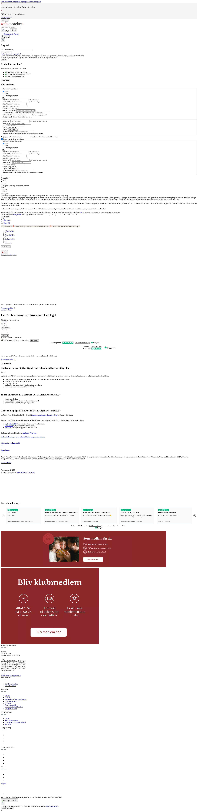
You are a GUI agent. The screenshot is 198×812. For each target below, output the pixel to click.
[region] (99, 278)
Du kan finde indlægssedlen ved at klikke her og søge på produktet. (23, 437)
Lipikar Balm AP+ (11, 424)
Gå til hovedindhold (7, 2)
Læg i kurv (5, 335)
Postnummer (6, 123)
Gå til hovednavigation (33, 2)
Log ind (4, 59)
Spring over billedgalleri (8, 255)
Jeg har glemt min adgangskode (11, 54)
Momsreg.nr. (6, 108)
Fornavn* (5, 99)
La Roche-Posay (21, 472)
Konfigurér (10, 808)
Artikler (7, 696)
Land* (4, 127)
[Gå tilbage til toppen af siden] (3, 803)
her (81, 212)
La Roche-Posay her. (30, 433)
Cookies (7, 697)
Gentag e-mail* (7, 117)
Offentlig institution (11, 96)
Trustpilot (8, 724)
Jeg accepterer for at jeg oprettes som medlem (22, 214)
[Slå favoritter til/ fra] (4, 252)
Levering (8, 703)
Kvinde (5, 190)
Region (5, 129)
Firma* (5, 104)
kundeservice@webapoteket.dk (11, 676)
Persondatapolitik (10, 705)
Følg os (3, 783)
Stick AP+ (8, 427)
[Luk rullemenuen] (3, 30)
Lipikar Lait (9, 426)
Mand (5, 192)
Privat (7, 91)
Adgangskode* (6, 137)
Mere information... (52, 806)
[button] (83, 567)
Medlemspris (5, 327)
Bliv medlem (5, 80)
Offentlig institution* (9, 110)
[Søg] (13, 30)
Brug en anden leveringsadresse (13, 139)
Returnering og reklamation (14, 707)
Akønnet (6, 194)
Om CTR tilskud (10, 686)
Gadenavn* (6, 121)
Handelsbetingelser (11, 701)
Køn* (3, 187)
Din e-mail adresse (7, 50)
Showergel (31, 472)
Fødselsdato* (5, 178)
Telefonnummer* (8, 131)
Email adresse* (7, 115)
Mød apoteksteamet (11, 720)
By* (4, 125)
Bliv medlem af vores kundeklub (15, 722)
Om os (7, 718)
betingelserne (17, 214)
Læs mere (4, 322)
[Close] (1, 810)
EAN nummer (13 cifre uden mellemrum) (16, 112)
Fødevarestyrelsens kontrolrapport (16, 699)
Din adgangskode (7, 52)
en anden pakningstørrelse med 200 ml (44, 415)
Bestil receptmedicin (11, 684)
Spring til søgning (20, 2)
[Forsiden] (12, 25)
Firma (7, 93)
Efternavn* (6, 102)
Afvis (3, 808)
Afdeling (5, 106)
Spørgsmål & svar (11, 709)
